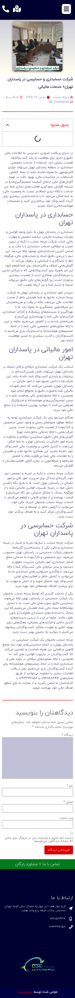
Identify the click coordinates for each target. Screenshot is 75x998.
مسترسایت (25, 992)
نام (70, 786)
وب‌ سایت (66, 818)
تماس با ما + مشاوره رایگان (37, 864)
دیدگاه (67, 735)
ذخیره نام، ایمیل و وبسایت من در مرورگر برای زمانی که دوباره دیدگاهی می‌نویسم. (39, 839)
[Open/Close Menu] (66, 9)
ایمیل (68, 802)
